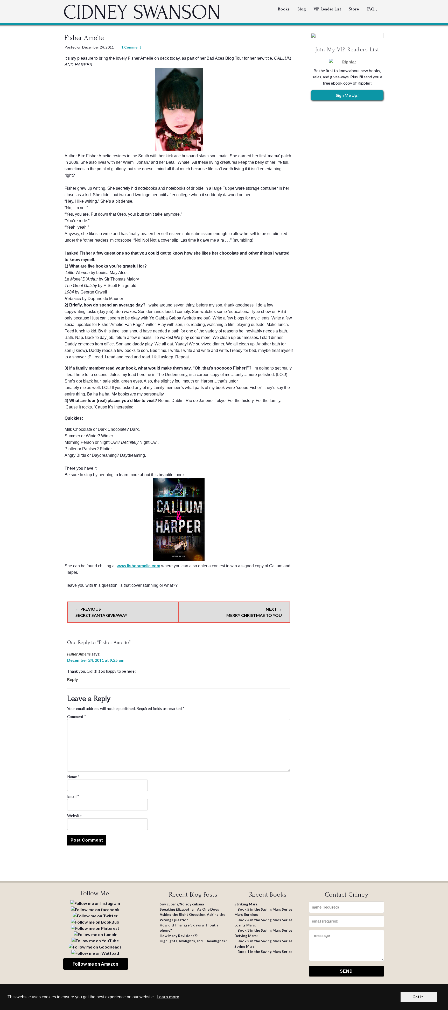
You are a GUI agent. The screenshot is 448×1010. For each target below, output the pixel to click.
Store (354, 9)
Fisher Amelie (79, 653)
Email (73, 796)
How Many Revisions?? (179, 936)
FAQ (371, 9)
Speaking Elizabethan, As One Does (189, 909)
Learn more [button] (168, 997)
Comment (76, 716)
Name (73, 776)
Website (74, 815)
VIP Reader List (327, 9)
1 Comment (131, 47)
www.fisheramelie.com (138, 566)
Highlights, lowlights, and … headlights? (193, 941)
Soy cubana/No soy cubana (182, 904)
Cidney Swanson (142, 12)
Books (284, 9)
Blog (302, 9)
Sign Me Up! (347, 95)
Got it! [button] (418, 997)
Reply (72, 679)
